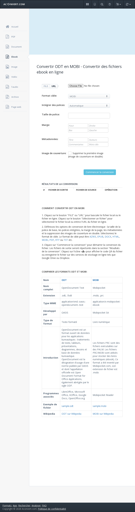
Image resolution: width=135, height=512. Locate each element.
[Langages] (118, 4)
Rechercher (24, 505)
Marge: (46, 124)
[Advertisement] (82, 32)
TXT (66, 239)
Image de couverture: (54, 153)
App (15, 505)
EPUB (100, 236)
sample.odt (67, 406)
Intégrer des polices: (53, 105)
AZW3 (93, 236)
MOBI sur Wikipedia (103, 413)
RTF (57, 239)
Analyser (36, 505)
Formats (7, 505)
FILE (46, 86)
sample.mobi (99, 406)
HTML (115, 236)
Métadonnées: (50, 139)
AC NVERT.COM (14, 4)
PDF (51, 239)
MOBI (45, 239)
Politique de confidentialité (52, 508)
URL (54, 86)
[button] (87, 4)
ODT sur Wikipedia (71, 413)
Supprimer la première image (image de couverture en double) (85, 155)
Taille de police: (51, 114)
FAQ (44, 505)
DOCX (108, 236)
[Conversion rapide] (128, 4)
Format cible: (49, 95)
